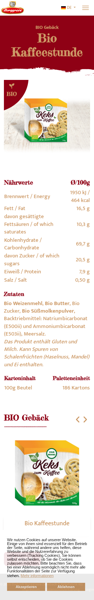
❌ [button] (90, 534)
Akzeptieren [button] (26, 587)
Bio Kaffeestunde (47, 523)
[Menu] (85, 8)
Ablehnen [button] (66, 587)
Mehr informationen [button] (37, 575)
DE (69, 8)
